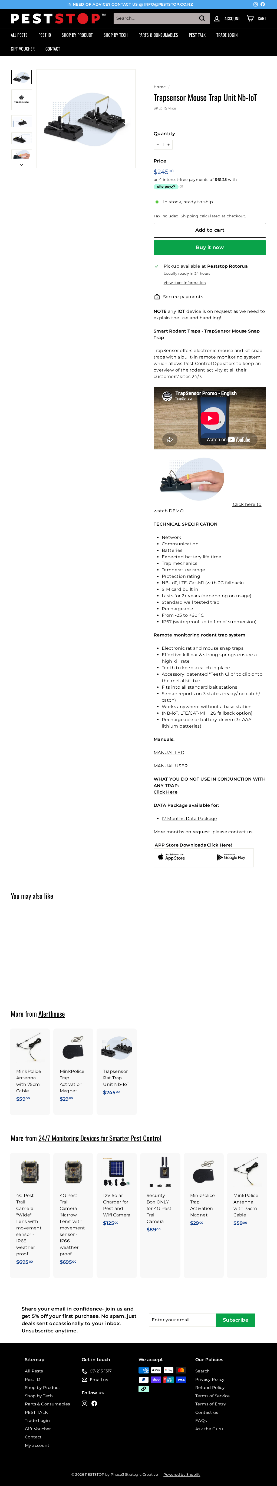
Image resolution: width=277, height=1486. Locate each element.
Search (202, 1371)
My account (37, 1445)
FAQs (201, 1420)
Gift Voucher (23, 48)
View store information (185, 283)
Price (160, 161)
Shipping (190, 216)
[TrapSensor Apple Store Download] (171, 861)
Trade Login (227, 35)
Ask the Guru (209, 1428)
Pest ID (44, 35)
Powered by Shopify (181, 1474)
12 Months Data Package (189, 818)
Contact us (206, 1412)
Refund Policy (210, 1387)
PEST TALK (197, 35)
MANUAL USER (171, 765)
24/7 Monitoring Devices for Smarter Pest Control (99, 1138)
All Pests (19, 35)
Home (160, 87)
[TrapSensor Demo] (193, 504)
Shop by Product (77, 35)
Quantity (164, 133)
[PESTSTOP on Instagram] (84, 1403)
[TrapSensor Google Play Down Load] (231, 859)
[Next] (21, 163)
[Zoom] (86, 118)
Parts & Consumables (158, 35)
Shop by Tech (116, 35)
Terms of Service (212, 1395)
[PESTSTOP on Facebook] (94, 1403)
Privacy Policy (210, 1379)
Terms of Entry (210, 1404)
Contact (52, 48)
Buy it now (210, 247)
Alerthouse (51, 1014)
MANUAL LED (169, 752)
